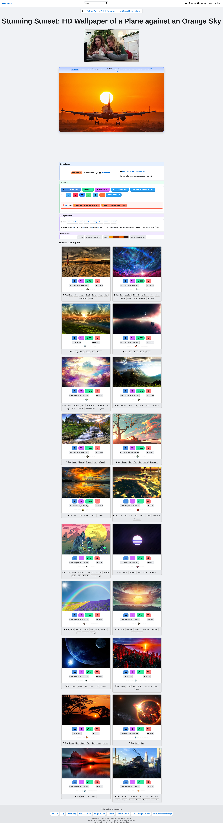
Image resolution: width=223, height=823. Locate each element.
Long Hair (128, 295)
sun (81, 222)
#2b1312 (126, 237)
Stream (74, 462)
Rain (130, 515)
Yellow (116, 227)
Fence (82, 295)
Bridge (140, 686)
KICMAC (91, 737)
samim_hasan (143, 737)
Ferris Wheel (91, 405)
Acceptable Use (99, 814)
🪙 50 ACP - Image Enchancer (114, 205)
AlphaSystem (91, 346)
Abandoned (143, 289)
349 (90, 338)
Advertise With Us (123, 814)
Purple (101, 227)
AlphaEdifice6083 (92, 510)
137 (90, 615)
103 (141, 448)
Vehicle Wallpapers (108, 11)
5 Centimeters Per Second (150, 629)
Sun (76, 295)
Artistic (146, 462)
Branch (71, 743)
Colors (97, 629)
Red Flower (148, 686)
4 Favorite (103, 190)
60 (141, 615)
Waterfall (102, 462)
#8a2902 (116, 237)
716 (90, 281)
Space (136, 352)
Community (203, 3)
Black (85, 227)
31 (141, 782)
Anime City (155, 800)
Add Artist (76, 173)
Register (217, 3)
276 (141, 338)
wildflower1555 (92, 624)
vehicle (106, 222)
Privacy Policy (71, 814)
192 (90, 448)
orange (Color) (73, 222)
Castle (83, 405)
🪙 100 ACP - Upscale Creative (86, 205)
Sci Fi (142, 352)
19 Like (89, 190)
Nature (99, 352)
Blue (81, 227)
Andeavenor (143, 346)
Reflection (100, 515)
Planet (148, 352)
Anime (129, 298)
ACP (66, 205)
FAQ (62, 814)
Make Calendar (120, 190)
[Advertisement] (111, 146)
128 (90, 391)
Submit (193, 3)
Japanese (81, 572)
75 (141, 729)
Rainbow (104, 629)
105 (90, 501)
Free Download (71, 190)
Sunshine (144, 227)
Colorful (76, 405)
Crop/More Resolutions (142, 190)
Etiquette (111, 814)
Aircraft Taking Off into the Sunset (129, 11)
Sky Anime (150, 298)
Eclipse (80, 686)
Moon (91, 686)
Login (211, 3)
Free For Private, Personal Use (133, 172)
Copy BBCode (114, 195)
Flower (122, 298)
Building (106, 572)
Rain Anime (156, 515)
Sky (152, 295)
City (79, 576)
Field (78, 633)
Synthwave (132, 572)
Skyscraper (98, 572)
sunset (86, 222)
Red (90, 227)
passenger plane (96, 222)
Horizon (78, 629)
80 (90, 672)
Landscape (144, 295)
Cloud (88, 295)
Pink (106, 227)
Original (80, 409)
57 (90, 782)
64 (90, 558)
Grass (88, 352)
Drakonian (92, 680)
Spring (93, 633)
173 (141, 391)
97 (141, 501)
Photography (83, 298)
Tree (135, 462)
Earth (106, 295)
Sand (70, 295)
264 (141, 281)
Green (95, 227)
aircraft (113, 222)
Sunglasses (130, 227)
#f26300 (121, 237)
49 (90, 729)
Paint (110, 227)
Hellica (92, 289)
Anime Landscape (139, 298)
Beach (70, 227)
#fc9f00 (111, 237)
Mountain (123, 405)
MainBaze (143, 567)
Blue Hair (136, 295)
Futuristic (90, 572)
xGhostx (106, 173)
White (76, 227)
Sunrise (122, 227)
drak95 (143, 791)
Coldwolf (143, 510)
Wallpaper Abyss (92, 11)
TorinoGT (92, 400)
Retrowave (153, 572)
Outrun (125, 572)
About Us (54, 814)
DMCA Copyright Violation (141, 814)
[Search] (106, 3)
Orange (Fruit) (153, 227)
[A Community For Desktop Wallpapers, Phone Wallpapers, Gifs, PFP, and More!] (83, 11)
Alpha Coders (7, 3)
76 (141, 558)
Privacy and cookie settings (162, 814)
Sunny (72, 629)
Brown (138, 227)
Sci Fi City (86, 576)
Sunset (94, 295)
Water (100, 295)
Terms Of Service (85, 814)
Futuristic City (95, 576)
